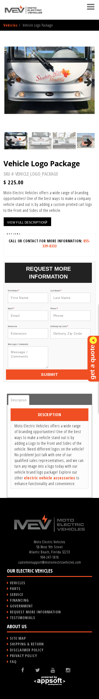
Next (88, 88)
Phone (54, 308)
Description (19, 400)
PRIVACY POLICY (23, 655)
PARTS (15, 588)
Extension (12, 326)
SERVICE (16, 594)
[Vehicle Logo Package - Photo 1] (49, 80)
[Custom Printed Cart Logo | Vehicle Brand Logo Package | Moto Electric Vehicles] (23, 9)
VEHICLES (17, 582)
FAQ (13, 661)
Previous (11, 88)
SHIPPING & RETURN (27, 644)
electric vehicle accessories (49, 478)
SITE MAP (18, 638)
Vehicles (10, 25)
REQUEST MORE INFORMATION (35, 611)
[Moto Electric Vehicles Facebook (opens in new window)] (26, 669)
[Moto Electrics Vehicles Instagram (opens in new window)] (72, 669)
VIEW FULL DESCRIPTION (26, 222)
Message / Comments (18, 344)
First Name (13, 290)
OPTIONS (14, 233)
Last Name (55, 290)
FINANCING (19, 600)
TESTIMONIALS (22, 617)
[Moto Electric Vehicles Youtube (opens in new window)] (56, 669)
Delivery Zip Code (59, 326)
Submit (49, 374)
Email (11, 308)
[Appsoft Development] (49, 680)
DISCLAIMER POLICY (27, 650)
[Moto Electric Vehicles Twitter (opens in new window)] (41, 669)
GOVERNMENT (21, 606)
